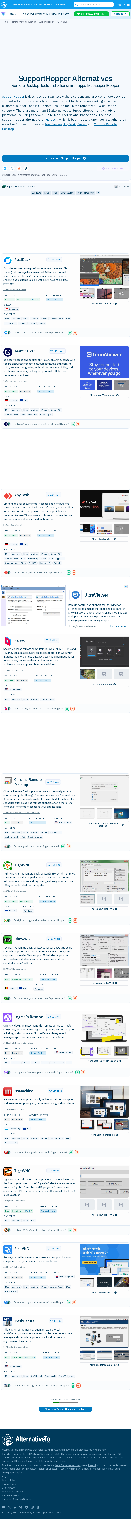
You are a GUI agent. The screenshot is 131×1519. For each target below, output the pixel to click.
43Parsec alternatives (13, 670)
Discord (92, 1465)
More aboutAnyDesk (102, 539)
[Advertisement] (65, 46)
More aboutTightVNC (102, 908)
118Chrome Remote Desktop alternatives (21, 812)
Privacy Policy (9, 1484)
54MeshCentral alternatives (15, 1347)
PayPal (19, 1472)
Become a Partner (11, 1495)
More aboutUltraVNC (103, 983)
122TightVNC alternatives (14, 891)
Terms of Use (8, 1480)
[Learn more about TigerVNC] (7, 1171)
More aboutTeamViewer (102, 395)
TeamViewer (53, 124)
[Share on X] (12, 168)
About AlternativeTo (12, 1491)
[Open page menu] (128, 4)
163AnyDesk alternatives (14, 525)
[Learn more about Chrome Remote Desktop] (7, 780)
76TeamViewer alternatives (15, 381)
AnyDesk (69, 124)
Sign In (121, 4)
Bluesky (20, 1468)
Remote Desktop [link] (85, 192)
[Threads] (26, 1507)
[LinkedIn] (38, 1507)
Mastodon (9, 1468)
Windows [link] (36, 192)
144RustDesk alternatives (14, 289)
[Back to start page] (5, 5)
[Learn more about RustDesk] (7, 260)
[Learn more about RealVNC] (7, 1249)
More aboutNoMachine (103, 1134)
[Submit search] (76, 5)
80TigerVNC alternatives (14, 1200)
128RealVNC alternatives (14, 1267)
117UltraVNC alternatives (14, 969)
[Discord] (3, 1507)
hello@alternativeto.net (67, 1465)
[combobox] (94, 4)
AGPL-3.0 (34, 300)
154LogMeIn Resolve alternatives (18, 1043)
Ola (23, 1453)
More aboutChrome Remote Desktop (103, 824)
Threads (29, 1468)
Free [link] (55, 192)
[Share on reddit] (19, 168)
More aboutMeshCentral (103, 1364)
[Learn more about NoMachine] (7, 1091)
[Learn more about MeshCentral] (7, 1321)
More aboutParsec (102, 684)
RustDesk (51, 119)
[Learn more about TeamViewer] (7, 352)
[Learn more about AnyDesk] (7, 496)
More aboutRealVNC (102, 1292)
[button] (104, 270)
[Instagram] (32, 1507)
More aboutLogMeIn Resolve (103, 1060)
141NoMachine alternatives (15, 1109)
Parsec (82, 124)
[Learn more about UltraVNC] (7, 939)
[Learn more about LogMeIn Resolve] (7, 1017)
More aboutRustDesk (103, 303)
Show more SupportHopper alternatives (65, 1409)
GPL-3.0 (27, 979)
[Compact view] (119, 186)
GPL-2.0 (27, 1211)
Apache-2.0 (29, 1357)
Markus (34, 1453)
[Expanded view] (115, 186)
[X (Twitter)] (9, 1507)
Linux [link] (46, 192)
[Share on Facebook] (5, 168)
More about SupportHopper (63, 158)
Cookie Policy (8, 1487)
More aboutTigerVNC (102, 1214)
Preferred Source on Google (16, 1499)
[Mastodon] (15, 1507)
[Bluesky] (20, 1507)
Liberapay (7, 1472)
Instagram (39, 1468)
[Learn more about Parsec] (7, 641)
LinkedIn (53, 1468)
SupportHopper (13, 96)
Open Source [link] (67, 192)
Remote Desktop (54, 300)
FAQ (4, 1476)
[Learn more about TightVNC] (7, 865)
